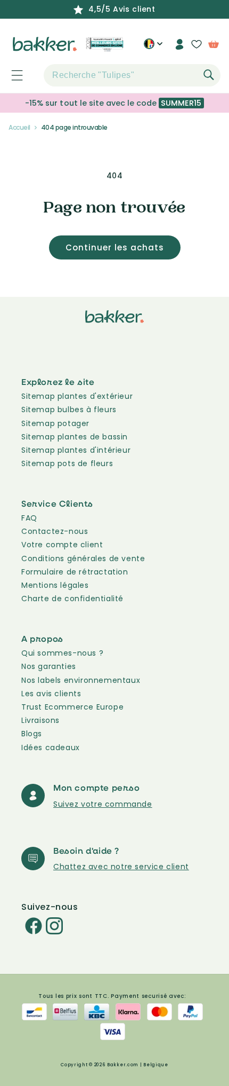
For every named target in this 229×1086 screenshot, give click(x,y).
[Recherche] (208, 74)
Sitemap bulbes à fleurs (69, 409)
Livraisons (40, 720)
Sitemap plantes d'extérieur (77, 396)
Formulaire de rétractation (74, 571)
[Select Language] (153, 48)
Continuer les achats (115, 247)
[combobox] (132, 75)
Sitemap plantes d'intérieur (75, 450)
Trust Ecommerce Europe (72, 707)
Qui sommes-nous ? (62, 653)
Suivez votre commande (102, 804)
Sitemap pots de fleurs (67, 463)
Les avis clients (51, 693)
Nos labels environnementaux (80, 680)
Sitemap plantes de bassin (74, 436)
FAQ (29, 518)
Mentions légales (55, 585)
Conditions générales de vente (83, 558)
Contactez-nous (54, 531)
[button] (11, 75)
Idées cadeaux (50, 747)
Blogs (31, 733)
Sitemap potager (55, 423)
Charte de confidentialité (72, 598)
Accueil (19, 127)
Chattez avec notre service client (121, 866)
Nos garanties (48, 666)
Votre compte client (62, 544)
